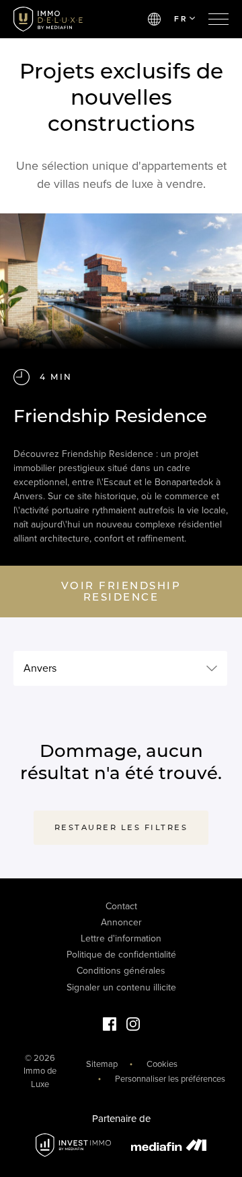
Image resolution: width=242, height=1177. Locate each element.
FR (181, 18)
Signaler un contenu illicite (121, 987)
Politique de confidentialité (121, 954)
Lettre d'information (121, 938)
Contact (121, 906)
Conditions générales (121, 970)
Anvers (40, 668)
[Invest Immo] (73, 1145)
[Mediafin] (168, 1145)
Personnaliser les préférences (170, 1079)
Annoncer (121, 922)
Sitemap (102, 1064)
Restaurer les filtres (121, 827)
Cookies (162, 1064)
